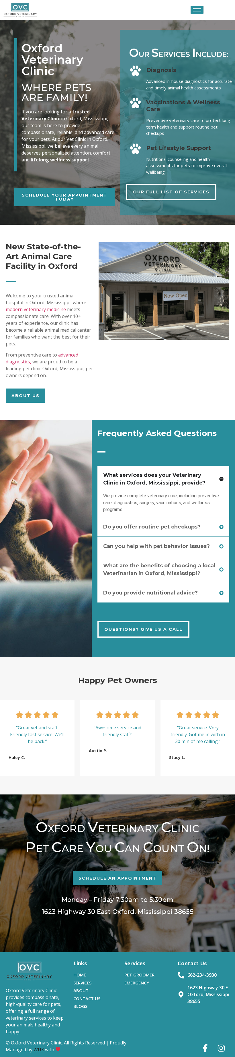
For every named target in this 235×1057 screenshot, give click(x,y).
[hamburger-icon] (197, 10)
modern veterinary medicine (36, 309)
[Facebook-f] (205, 1048)
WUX (39, 1049)
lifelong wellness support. (60, 160)
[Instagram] (221, 1048)
